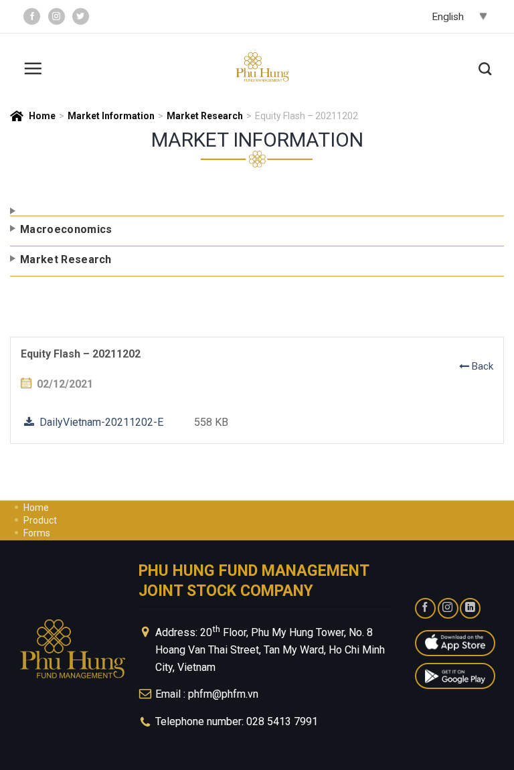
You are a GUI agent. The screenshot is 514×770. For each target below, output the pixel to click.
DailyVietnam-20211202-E (98, 422)
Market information (111, 115)
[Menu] (33, 66)
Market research (205, 115)
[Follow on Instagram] (56, 16)
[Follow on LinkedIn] (470, 608)
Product (40, 520)
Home (42, 115)
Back (481, 366)
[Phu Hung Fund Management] (262, 67)
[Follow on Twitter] (80, 16)
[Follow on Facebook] (31, 16)
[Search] (485, 67)
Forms (36, 533)
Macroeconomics (66, 229)
